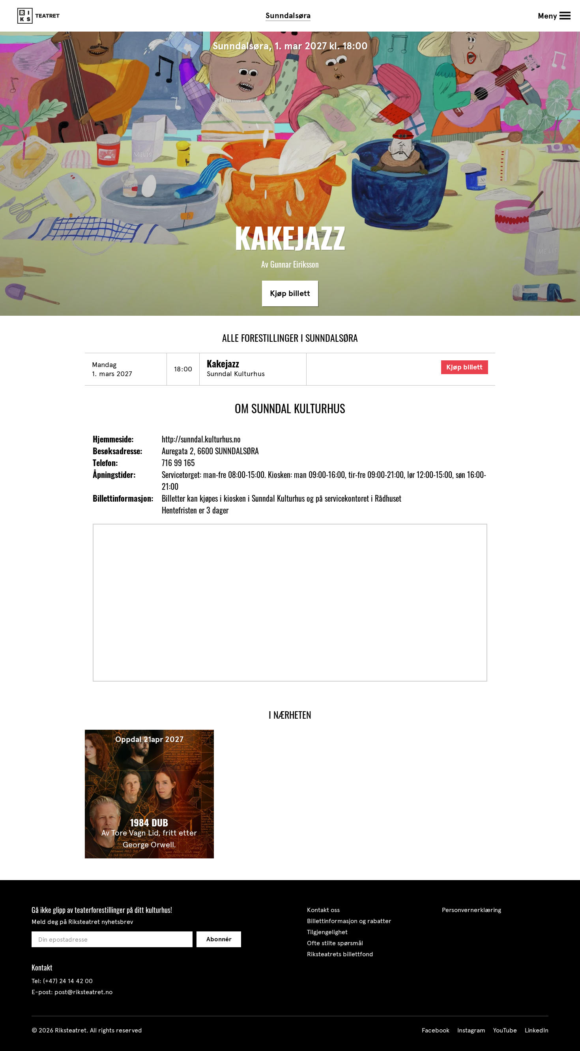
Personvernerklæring (471, 910)
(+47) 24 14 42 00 (68, 981)
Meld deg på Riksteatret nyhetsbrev (82, 921)
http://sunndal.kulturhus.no (201, 439)
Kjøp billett (290, 293)
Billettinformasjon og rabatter (349, 921)
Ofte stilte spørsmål (335, 943)
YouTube (505, 1030)
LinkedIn (536, 1030)
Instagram (471, 1030)
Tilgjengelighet (327, 932)
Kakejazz (223, 363)
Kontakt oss (323, 910)
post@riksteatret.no (83, 992)
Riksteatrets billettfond (340, 954)
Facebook (435, 1030)
